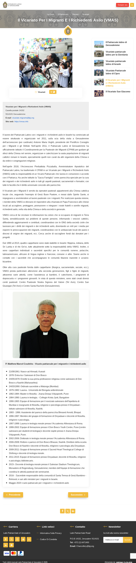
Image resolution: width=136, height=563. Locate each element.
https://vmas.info (21, 121)
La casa (50, 14)
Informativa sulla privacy (51, 533)
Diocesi (75, 14)
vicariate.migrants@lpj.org (23, 118)
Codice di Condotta (48, 539)
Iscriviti (127, 540)
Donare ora (122, 5)
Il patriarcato (63, 14)
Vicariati (85, 14)
